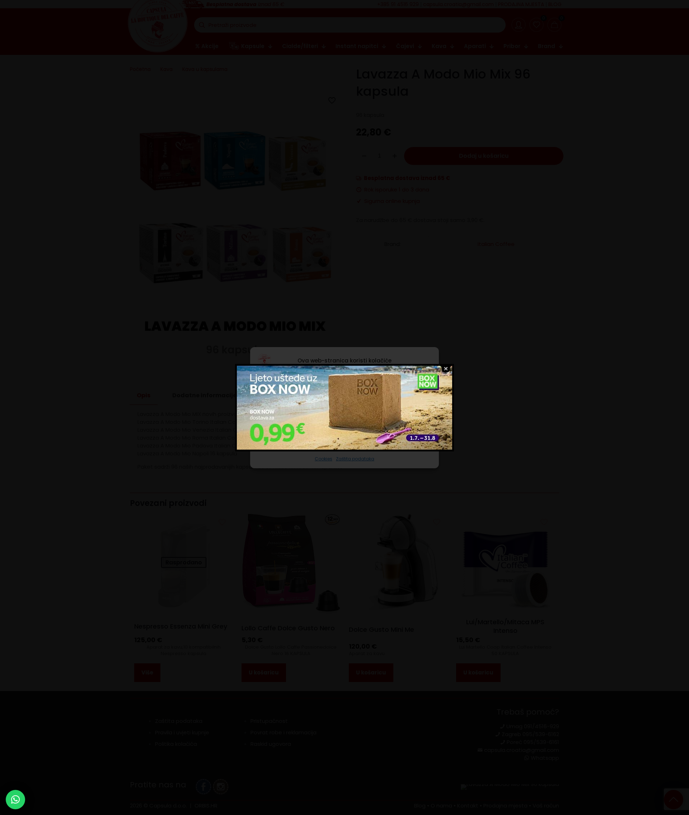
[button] (15, 799)
